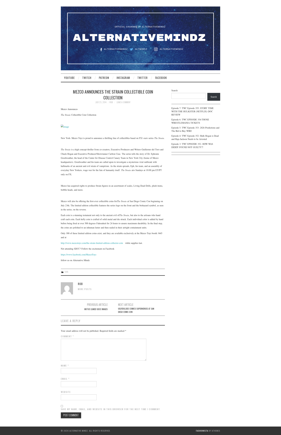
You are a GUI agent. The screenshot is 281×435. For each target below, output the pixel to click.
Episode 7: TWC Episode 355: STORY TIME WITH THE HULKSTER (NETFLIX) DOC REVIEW (192, 111)
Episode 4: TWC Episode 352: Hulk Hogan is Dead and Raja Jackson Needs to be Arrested (195, 137)
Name (65, 365)
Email (65, 378)
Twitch (86, 78)
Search (174, 90)
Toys (66, 271)
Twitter (142, 78)
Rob (111, 102)
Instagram (123, 78)
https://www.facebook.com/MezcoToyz (78, 254)
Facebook (161, 78)
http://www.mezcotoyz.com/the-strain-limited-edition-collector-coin (92, 243)
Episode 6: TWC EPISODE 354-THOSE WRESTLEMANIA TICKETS (190, 121)
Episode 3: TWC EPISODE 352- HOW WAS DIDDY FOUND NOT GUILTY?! (192, 145)
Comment (67, 336)
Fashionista (202, 430)
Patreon (104, 78)
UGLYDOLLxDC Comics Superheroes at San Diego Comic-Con (136, 310)
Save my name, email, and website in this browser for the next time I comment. (111, 409)
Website (66, 392)
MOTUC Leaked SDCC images (96, 309)
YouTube (69, 78)
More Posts (85, 289)
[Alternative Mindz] (140, 38)
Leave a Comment (123, 102)
